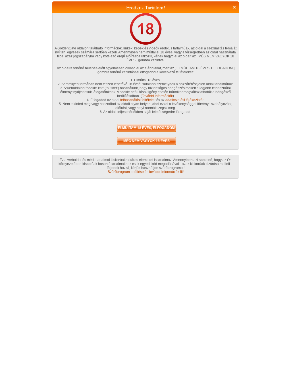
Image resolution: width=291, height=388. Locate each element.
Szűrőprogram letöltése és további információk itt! (146, 172)
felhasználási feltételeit (137, 100)
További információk (157, 96)
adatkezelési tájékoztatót (184, 100)
